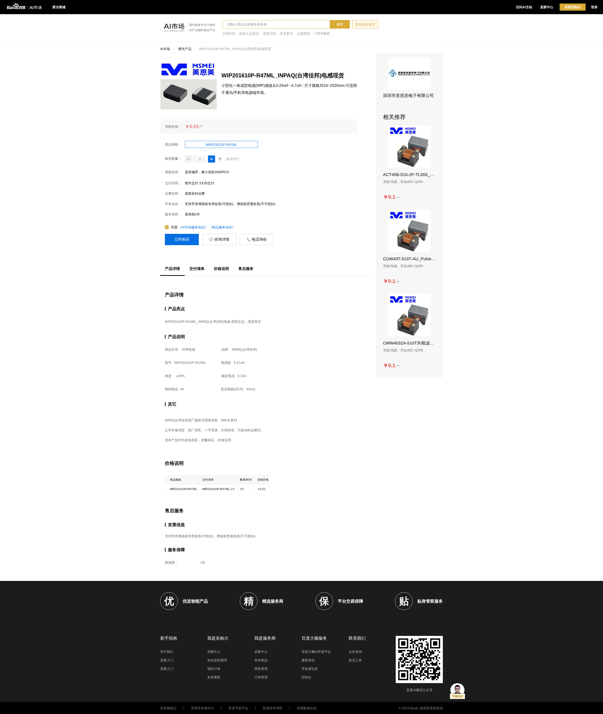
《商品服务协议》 (222, 227)
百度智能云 (168, 708)
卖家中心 (546, 7)
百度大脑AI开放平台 (316, 652)
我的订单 (213, 669)
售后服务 (245, 269)
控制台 (306, 677)
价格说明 (221, 269)
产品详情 (172, 269)
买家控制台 (572, 7)
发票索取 (213, 677)
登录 (594, 7)
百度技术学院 (272, 708)
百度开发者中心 (202, 708)
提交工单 (355, 660)
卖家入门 (166, 669)
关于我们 (166, 652)
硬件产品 (184, 49)
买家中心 (213, 652)
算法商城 (58, 7)
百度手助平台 (238, 708)
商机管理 (261, 669)
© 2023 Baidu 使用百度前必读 (421, 708)
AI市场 (165, 49)
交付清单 (196, 269)
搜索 (339, 24)
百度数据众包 (307, 708)
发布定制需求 (365, 24)
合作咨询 (355, 652)
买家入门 (166, 660)
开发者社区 (310, 669)
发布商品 (261, 660)
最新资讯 (308, 660)
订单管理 (261, 677)
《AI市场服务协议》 (193, 227)
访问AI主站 (524, 7)
